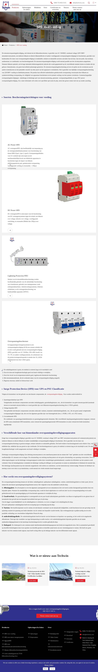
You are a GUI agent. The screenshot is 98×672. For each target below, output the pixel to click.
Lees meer (33, 580)
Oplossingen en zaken (26, 8)
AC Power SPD (14, 145)
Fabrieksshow (53, 641)
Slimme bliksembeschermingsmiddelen (15, 650)
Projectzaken (33, 637)
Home (5, 45)
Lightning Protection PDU (18, 276)
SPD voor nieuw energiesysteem (13, 637)
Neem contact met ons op (77, 8)
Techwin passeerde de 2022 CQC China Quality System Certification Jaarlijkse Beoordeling (36, 574)
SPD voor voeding (22, 45)
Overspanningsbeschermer (18, 341)
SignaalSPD (6, 641)
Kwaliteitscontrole (54, 650)
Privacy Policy (49, 665)
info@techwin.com (76, 3)
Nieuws (66, 7)
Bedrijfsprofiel (53, 634)
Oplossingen (33, 634)
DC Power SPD (14, 210)
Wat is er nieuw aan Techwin (49, 555)
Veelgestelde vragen (71, 632)
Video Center (53, 637)
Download (68, 635)
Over (45, 7)
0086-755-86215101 (58, 3)
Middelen (37, 7)
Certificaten (68, 642)
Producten (15, 7)
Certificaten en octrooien (55, 8)
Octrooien (68, 639)
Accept (52, 668)
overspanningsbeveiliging (55, 394)
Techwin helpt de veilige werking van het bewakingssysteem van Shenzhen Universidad (82, 574)
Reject (45, 668)
